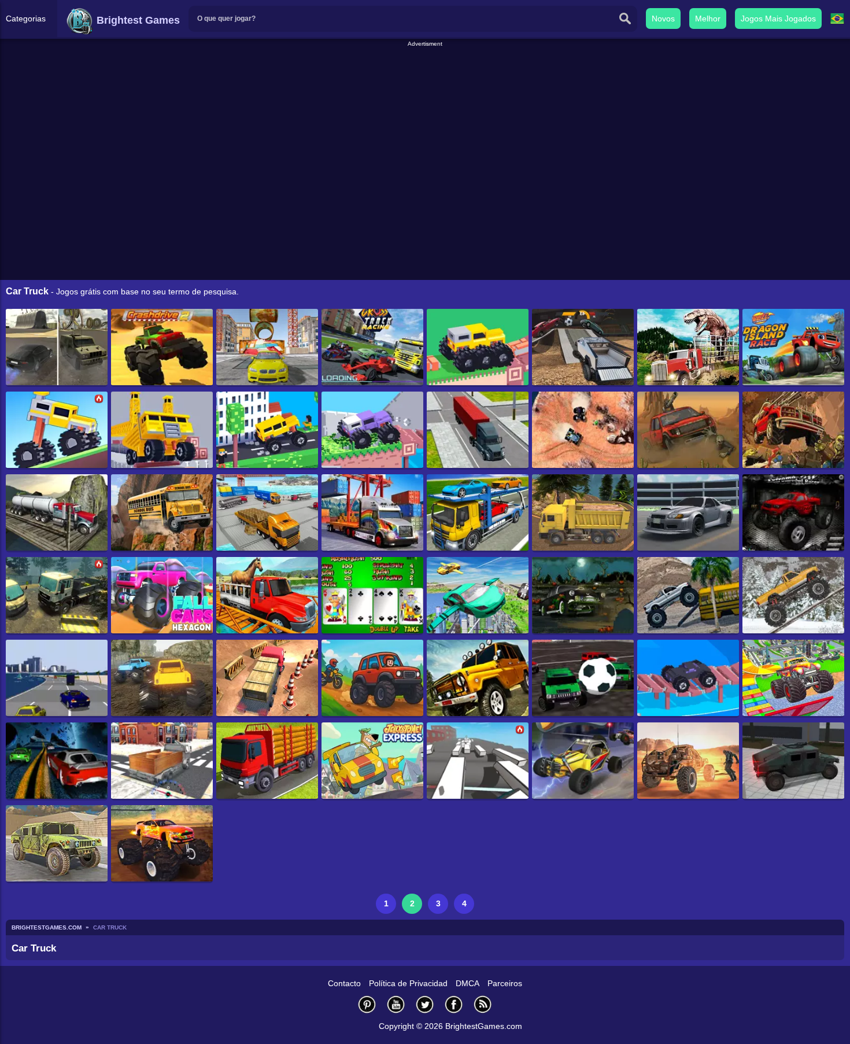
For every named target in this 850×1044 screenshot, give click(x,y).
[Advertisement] (425, 75)
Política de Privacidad (408, 983)
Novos (663, 18)
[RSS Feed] (482, 1004)
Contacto (344, 983)
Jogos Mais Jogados (778, 18)
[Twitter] (425, 1004)
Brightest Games (137, 20)
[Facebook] (454, 1004)
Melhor (707, 18)
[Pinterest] (367, 1004)
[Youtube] (396, 1004)
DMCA (467, 983)
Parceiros (504, 983)
